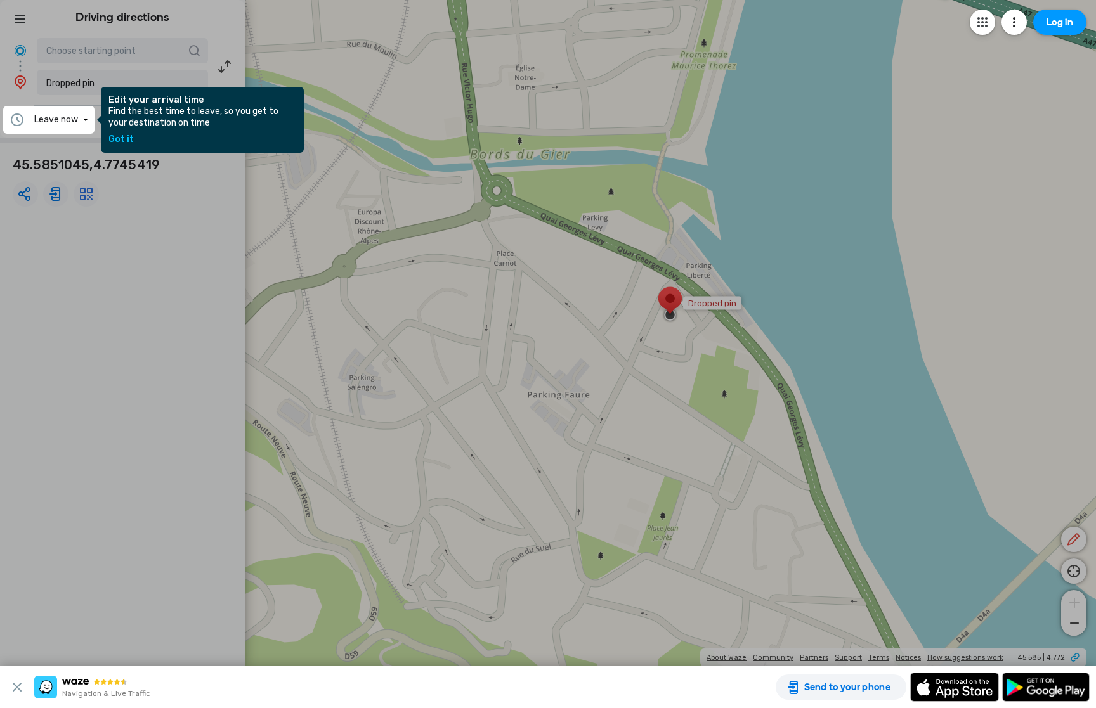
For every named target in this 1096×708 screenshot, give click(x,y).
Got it (121, 139)
